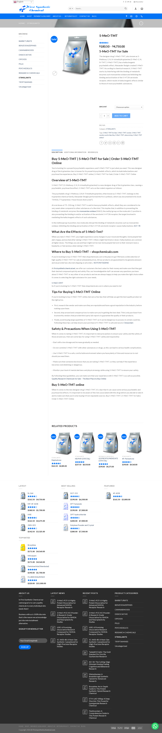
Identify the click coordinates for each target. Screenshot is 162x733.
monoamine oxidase (88, 211)
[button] (155, 726)
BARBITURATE (25, 41)
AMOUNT (103, 107)
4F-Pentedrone (128, 459)
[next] (143, 451)
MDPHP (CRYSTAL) (82, 459)
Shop (29, 16)
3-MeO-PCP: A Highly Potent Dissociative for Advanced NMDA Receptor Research (66, 603)
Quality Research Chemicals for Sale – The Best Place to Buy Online (79, 379)
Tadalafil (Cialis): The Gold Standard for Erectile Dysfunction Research (100, 654)
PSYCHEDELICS (25, 68)
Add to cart (121, 116)
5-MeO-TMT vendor (124, 133)
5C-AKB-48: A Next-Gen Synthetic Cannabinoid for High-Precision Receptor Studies (67, 643)
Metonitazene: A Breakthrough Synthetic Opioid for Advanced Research (98, 677)
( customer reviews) (108, 43)
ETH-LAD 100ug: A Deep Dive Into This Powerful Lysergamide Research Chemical (99, 702)
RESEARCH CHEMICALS (29, 73)
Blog (94, 16)
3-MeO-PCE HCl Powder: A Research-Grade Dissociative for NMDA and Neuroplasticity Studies (67, 617)
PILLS (21, 64)
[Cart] (142, 8)
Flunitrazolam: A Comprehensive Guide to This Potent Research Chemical (99, 714)
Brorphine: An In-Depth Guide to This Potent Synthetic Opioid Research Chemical (99, 689)
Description (57, 152)
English (19, 2)
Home (22, 23)
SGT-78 (137, 226)
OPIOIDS (23, 59)
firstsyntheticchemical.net (64, 268)
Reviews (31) (93, 152)
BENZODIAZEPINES (27, 45)
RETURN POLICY (71, 16)
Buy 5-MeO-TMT (118, 135)
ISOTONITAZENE (101, 263)
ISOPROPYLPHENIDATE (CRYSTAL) (108, 459)
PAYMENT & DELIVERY (42, 16)
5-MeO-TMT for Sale (110, 133)
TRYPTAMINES (25, 82)
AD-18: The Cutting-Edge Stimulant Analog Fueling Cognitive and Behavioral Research (99, 665)
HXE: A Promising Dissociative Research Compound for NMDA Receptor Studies (66, 630)
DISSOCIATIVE (25, 55)
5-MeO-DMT (57, 283)
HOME (22, 16)
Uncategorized (25, 87)
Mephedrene (56, 460)
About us (57, 16)
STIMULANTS (33, 23)
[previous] (52, 451)
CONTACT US (84, 16)
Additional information (75, 152)
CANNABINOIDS (26, 50)
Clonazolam (128, 323)
